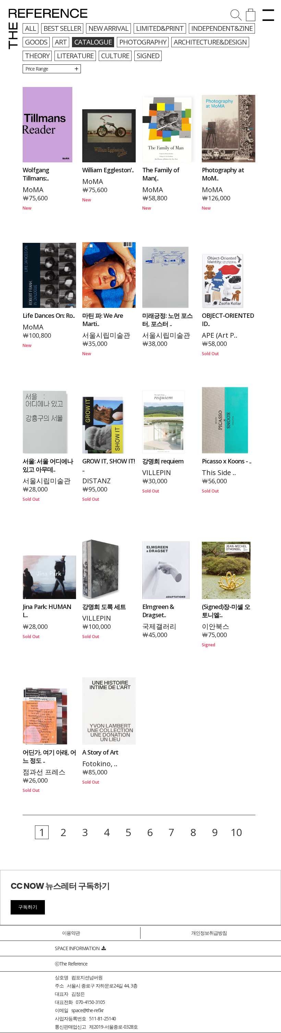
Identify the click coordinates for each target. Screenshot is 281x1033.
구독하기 (27, 907)
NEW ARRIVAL (108, 28)
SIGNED (148, 55)
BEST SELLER (62, 28)
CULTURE (115, 55)
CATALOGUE (93, 42)
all (30, 28)
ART (61, 42)
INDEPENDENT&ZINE (222, 28)
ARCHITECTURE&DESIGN (210, 42)
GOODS (36, 42)
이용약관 (71, 933)
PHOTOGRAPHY (142, 42)
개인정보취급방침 (209, 933)
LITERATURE (75, 55)
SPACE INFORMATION (78, 948)
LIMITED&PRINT (160, 28)
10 (236, 832)
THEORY (37, 55)
